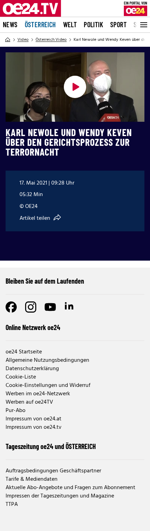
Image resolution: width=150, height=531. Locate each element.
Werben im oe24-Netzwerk (38, 393)
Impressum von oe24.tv (33, 427)
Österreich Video (51, 40)
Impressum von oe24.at (33, 419)
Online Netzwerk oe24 (33, 327)
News (10, 24)
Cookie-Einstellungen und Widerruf (48, 385)
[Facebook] (11, 307)
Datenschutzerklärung (32, 368)
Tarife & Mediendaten (32, 479)
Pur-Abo (15, 410)
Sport (118, 24)
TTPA (12, 504)
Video (23, 40)
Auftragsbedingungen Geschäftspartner (53, 471)
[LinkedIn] (69, 307)
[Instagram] (30, 307)
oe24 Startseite (24, 352)
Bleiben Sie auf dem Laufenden (45, 281)
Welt (70, 24)
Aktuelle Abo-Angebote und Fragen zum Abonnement (70, 487)
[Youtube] (50, 307)
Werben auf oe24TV (29, 402)
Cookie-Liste (21, 377)
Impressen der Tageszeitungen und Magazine (60, 496)
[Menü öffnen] (143, 24)
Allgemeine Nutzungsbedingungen (47, 360)
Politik (93, 24)
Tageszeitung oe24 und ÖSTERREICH (51, 446)
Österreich (40, 24)
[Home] (7, 40)
